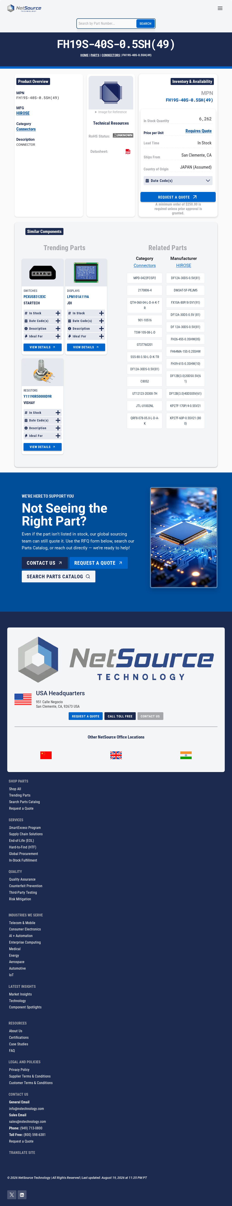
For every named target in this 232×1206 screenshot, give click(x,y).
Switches (30, 290)
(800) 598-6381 (35, 1134)
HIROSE (22, 113)
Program (25, 827)
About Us (15, 1030)
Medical (15, 948)
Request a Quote (21, 808)
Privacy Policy (19, 1069)
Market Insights (20, 994)
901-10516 (145, 320)
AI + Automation (21, 935)
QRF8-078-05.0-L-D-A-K (144, 421)
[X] (11, 1194)
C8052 (144, 381)
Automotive (17, 968)
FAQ (12, 1050)
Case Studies (18, 1043)
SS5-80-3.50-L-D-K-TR (144, 357)
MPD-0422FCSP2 (144, 278)
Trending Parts (19, 795)
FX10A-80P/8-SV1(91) (185, 302)
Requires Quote (199, 130)
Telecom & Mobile (22, 922)
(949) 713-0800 (31, 1128)
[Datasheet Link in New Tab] (128, 151)
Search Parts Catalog (24, 801)
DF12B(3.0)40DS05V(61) (185, 394)
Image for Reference (112, 112)
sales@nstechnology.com (27, 1121)
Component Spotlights (25, 1007)
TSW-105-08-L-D (144, 332)
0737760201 (145, 345)
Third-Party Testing (23, 892)
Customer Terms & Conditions (31, 1082)
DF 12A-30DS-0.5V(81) (185, 327)
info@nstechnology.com (26, 1108)
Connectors (111, 55)
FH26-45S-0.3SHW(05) (185, 339)
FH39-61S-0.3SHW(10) (185, 364)
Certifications (19, 1037)
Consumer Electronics (25, 929)
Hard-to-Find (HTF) (22, 847)
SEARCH (146, 23)
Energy (14, 955)
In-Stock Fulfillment (23, 860)
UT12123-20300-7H (144, 394)
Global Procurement (23, 853)
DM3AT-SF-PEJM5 (185, 290)
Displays (73, 290)
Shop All (15, 788)
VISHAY (29, 402)
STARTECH (32, 302)
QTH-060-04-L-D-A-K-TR (145, 305)
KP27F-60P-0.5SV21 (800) (185, 421)
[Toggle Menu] (220, 8)
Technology (17, 1000)
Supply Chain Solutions (26, 833)
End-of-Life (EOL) (21, 840)
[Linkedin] (22, 1194)
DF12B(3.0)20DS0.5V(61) (185, 378)
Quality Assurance (22, 879)
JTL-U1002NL (145, 406)
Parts (95, 55)
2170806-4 (145, 290)
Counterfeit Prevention (25, 885)
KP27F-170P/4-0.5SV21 (185, 406)
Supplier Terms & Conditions (30, 1076)
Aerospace (16, 961)
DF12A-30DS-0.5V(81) (144, 369)
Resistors (30, 390)
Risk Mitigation (20, 898)
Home (84, 55)
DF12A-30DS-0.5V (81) (185, 315)
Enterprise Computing (25, 942)
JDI (69, 302)
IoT (11, 974)
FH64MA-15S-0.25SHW (185, 351)
